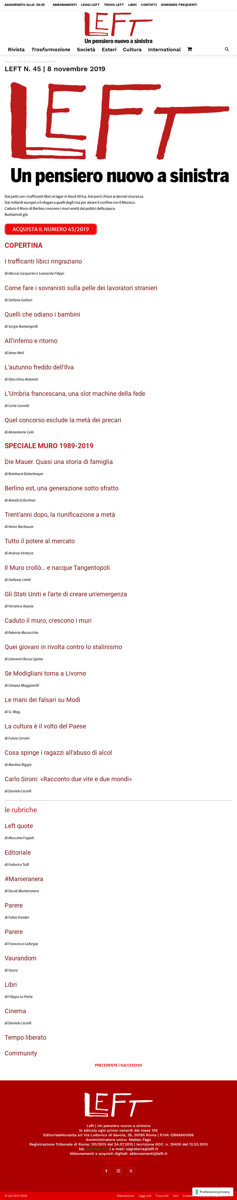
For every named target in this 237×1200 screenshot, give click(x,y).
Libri (132, 4)
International (164, 49)
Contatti (149, 4)
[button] (226, 50)
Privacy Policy (118, 1163)
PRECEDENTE (106, 1065)
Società (86, 49)
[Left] (118, 27)
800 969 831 (97, 1149)
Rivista (16, 49)
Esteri (109, 49)
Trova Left (114, 4)
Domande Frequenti (179, 4)
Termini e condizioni (118, 1158)
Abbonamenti (65, 4)
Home (8, 62)
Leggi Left (90, 4)
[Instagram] (118, 1171)
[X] (130, 1171)
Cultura (132, 49)
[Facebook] (106, 1171)
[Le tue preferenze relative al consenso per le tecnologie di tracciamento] (212, 1191)
